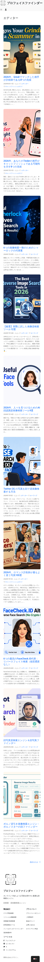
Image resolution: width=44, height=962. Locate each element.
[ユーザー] (5, 9)
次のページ (35, 862)
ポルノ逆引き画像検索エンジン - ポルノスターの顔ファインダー (21, 825)
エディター (24, 84)
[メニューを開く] (1, 9)
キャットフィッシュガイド (14, 86)
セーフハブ (34, 254)
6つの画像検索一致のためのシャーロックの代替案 (21, 249)
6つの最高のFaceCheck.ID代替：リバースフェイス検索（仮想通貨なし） (21, 661)
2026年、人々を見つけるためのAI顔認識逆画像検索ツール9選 (21, 409)
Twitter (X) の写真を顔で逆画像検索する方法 (21, 490)
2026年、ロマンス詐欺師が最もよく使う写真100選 (21, 574)
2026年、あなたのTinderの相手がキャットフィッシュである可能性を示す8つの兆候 (21, 164)
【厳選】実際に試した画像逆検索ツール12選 (21, 328)
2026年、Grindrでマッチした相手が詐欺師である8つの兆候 (21, 78)
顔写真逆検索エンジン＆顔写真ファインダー (21, 742)
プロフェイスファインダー (18, 890)
